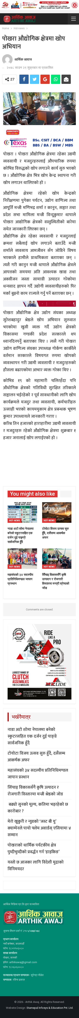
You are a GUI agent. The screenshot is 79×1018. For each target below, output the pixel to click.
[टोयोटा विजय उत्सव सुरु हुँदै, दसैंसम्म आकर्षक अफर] (57, 512)
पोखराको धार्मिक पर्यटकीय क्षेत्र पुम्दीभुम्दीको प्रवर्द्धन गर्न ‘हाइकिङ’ (34, 849)
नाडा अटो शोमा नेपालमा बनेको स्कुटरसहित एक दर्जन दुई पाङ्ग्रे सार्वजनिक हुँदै (32, 736)
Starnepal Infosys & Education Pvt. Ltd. (50, 1007)
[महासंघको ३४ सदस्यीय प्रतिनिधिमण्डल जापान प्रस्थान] (22, 558)
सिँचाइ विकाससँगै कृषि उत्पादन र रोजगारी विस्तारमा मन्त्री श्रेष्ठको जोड (35, 791)
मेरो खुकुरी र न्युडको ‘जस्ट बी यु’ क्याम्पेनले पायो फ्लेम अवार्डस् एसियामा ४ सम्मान (39, 828)
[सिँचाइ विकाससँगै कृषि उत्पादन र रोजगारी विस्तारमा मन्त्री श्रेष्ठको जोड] (57, 558)
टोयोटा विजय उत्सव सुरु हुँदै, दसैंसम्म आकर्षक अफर (36, 757)
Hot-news (14, 520)
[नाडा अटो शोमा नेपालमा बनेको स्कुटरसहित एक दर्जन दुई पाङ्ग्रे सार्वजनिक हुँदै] (22, 512)
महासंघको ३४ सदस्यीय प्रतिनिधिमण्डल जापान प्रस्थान (38, 774)
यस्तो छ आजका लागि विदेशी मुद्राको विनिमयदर (36, 866)
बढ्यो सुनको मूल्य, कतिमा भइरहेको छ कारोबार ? (38, 808)
